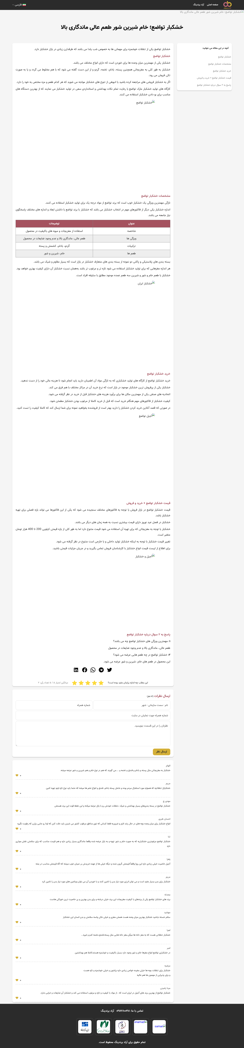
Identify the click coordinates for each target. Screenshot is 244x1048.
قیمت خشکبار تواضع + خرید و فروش (214, 78)
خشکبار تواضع (224, 57)
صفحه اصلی (212, 5)
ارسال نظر (161, 752)
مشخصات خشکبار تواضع (219, 64)
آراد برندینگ (198, 5)
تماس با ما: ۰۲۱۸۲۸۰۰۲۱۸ (130, 1011)
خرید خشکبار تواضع (222, 71)
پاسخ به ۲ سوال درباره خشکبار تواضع (214, 85)
